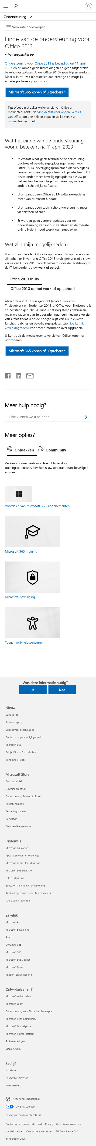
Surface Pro (12, 714)
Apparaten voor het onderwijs (22, 855)
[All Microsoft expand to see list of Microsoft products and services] (5, 6)
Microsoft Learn (14, 1003)
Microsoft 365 (13, 744)
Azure (9, 937)
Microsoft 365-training (21, 551)
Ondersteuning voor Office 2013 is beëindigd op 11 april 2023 (45, 65)
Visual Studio (13, 1048)
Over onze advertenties (39, 1131)
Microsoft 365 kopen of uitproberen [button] (37, 91)
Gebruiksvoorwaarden (68, 1124)
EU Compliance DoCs (68, 1131)
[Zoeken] (85, 416)
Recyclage (11, 819)
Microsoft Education (17, 848)
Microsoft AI (12, 922)
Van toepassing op (21, 54)
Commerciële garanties (19, 826)
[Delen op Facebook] (8, 374)
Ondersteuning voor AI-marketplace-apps (29, 1011)
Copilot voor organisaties (20, 729)
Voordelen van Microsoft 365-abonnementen (37, 506)
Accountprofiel (14, 781)
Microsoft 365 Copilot (18, 959)
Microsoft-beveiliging (20, 597)
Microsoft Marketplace (18, 1026)
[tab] (24, 280)
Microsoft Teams (15, 967)
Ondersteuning (15, 16)
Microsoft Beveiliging (17, 929)
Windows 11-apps (16, 759)
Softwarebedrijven (16, 1041)
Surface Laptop (14, 722)
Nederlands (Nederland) (26, 1098)
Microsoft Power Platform (20, 1033)
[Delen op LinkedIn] (16, 374)
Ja (32, 690)
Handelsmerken (14, 1131)
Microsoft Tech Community (21, 1018)
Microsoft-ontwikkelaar (19, 996)
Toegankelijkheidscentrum (23, 642)
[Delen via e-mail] (28, 374)
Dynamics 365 (13, 944)
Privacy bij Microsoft (17, 1078)
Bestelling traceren (16, 811)
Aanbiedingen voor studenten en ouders (28, 893)
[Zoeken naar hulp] (16, 6)
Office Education (15, 878)
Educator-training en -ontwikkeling (25, 885)
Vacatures (11, 1070)
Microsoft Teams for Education (23, 863)
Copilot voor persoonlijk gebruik (23, 737)
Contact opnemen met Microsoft (24, 1124)
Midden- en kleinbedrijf (19, 974)
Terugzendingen (15, 804)
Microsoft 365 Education (19, 870)
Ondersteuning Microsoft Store (23, 796)
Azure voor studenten (18, 900)
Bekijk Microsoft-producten (21, 752)
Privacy (49, 1124)
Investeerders (13, 1085)
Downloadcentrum (16, 789)
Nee (62, 690)
